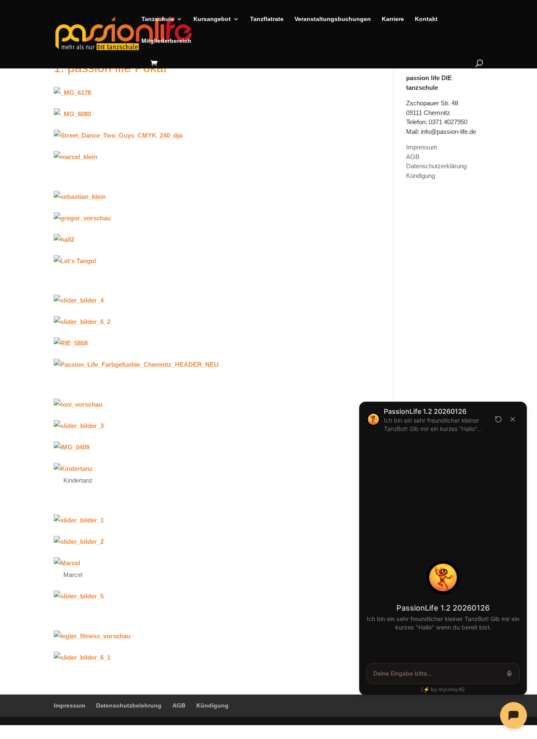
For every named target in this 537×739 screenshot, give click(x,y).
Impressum (422, 147)
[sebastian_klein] (196, 197)
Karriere (393, 19)
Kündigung (420, 175)
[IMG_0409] (196, 447)
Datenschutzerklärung (436, 166)
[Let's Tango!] (196, 261)
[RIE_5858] (196, 343)
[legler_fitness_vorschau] (196, 636)
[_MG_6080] (196, 114)
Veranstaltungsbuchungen (333, 19)
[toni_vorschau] (196, 405)
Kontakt (426, 19)
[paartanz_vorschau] (196, 563)
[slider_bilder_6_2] (196, 322)
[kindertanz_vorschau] (196, 469)
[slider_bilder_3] (196, 426)
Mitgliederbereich (166, 41)
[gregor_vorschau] (196, 218)
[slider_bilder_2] (196, 542)
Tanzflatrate (267, 19)
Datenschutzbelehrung (129, 705)
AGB (413, 156)
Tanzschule (157, 19)
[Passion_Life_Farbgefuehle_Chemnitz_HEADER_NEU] (196, 365)
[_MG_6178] (196, 93)
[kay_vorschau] (196, 240)
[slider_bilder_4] (196, 301)
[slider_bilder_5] (196, 596)
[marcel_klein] (196, 157)
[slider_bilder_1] (196, 520)
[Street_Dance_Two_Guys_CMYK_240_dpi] (196, 136)
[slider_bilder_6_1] (196, 658)
